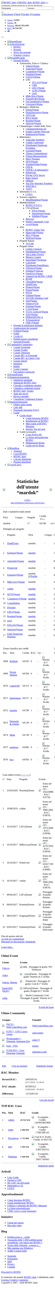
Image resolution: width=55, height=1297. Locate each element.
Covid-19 (18, 336)
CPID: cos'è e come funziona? (22, 1211)
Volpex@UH (32, 303)
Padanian (12, 1156)
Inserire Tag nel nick (35, 429)
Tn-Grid (30, 243)
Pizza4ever (13, 1138)
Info (4, 1066)
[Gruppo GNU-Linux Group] (3, 1033)
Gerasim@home (33, 150)
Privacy (11, 1264)
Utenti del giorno (15, 1222)
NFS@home (32, 161)
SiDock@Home (33, 123)
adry (10, 1146)
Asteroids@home (34, 68)
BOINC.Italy (19, 456)
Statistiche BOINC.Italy (25, 382)
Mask (12, 735)
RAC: (9, 28)
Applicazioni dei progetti (25, 328)
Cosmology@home (35, 71)
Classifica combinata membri (27, 385)
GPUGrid (30, 115)
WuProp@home (33, 238)
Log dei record (47, 1100)
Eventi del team (46, 1007)
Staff (9, 1261)
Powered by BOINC (11, 1272)
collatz (10, 588)
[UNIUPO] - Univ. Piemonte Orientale (15, 1051)
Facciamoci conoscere (24, 372)
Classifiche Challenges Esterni (28, 399)
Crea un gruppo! (20, 1066)
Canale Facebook (21, 347)
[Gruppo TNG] (3, 1046)
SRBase (29, 180)
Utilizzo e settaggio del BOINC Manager (27, 1205)
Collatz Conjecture (35, 142)
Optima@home (33, 295)
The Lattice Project (35, 254)
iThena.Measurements (36, 156)
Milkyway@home (16, 582)
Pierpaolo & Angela (14, 722)
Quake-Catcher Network (38, 131)
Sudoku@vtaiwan (34, 271)
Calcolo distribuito (22, 459)
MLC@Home (32, 235)
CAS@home (32, 309)
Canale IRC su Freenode (25, 355)
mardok (32, 553)
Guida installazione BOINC (20, 1203)
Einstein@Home (15, 575)
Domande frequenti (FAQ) (26, 410)
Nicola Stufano (13, 673)
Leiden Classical (34, 249)
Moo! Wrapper (33, 159)
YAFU (29, 189)
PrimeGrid (31, 172)
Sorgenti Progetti (21, 342)
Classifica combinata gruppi (26, 388)
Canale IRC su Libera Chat (26, 358)
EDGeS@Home (15, 625)
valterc (11, 1120)
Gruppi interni (20, 361)
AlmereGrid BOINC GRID (39, 276)
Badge (16, 366)
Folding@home (21, 331)
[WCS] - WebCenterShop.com (16, 1025)
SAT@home (32, 314)
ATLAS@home (39, 82)
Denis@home (32, 109)
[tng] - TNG (12, 1046)
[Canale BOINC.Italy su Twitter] (25, 14)
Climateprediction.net (36, 129)
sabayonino (37, 1033)
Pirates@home (33, 287)
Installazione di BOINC (37, 421)
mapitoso (14, 747)
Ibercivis (30, 219)
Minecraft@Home (34, 232)
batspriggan (15, 698)
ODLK (29, 167)
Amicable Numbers (35, 139)
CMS (34, 85)
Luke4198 (15, 686)
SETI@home (13, 594)
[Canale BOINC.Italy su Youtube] (17, 14)
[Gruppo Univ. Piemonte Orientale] (3, 1052)
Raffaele (14, 661)
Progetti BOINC (21, 60)
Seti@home (31, 301)
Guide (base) (26, 415)
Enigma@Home (15, 553)
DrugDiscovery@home (37, 112)
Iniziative (17, 363)
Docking (11, 607)
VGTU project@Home (37, 311)
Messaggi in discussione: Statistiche (18, 941)
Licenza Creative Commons (14, 1280)
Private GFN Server (35, 175)
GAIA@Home (33, 77)
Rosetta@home (33, 120)
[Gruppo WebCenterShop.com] (3, 1026)
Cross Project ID (34, 434)
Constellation (13, 603)
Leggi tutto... (7, 947)
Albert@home (32, 66)
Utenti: (10, 20)
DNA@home (38, 210)
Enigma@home (33, 306)
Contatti (11, 1267)
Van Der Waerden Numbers (39, 183)
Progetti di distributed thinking (28, 325)
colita (4, 998)
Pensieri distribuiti (22, 462)
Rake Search (32, 178)
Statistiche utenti (46, 1165)
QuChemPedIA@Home (37, 101)
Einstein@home (33, 74)
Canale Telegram (21, 352)
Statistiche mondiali (22, 380)
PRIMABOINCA (34, 317)
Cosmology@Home (17, 598)
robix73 (36, 1040)
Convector (31, 262)
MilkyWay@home (35, 96)
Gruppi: (10, 23)
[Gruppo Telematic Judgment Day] (3, 1040)
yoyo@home (32, 224)
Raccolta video (14, 1225)
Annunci (17, 451)
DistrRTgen (31, 284)
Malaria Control (33, 257)
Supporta (11, 1256)
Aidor (5, 975)
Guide (16, 413)
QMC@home (32, 322)
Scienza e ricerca (21, 55)
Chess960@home (34, 281)
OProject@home (34, 268)
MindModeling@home (37, 200)
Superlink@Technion (36, 260)
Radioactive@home (35, 134)
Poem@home (32, 290)
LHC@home (38, 88)
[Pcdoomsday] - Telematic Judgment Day (18, 1040)
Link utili (17, 407)
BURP (29, 279)
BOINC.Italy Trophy (23, 391)
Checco (5, 968)
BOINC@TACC (34, 205)
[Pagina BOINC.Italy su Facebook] (7, 14)
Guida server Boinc (35, 445)
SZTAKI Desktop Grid (37, 298)
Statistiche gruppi (44, 1066)
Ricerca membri (21, 396)
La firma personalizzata (18, 1208)
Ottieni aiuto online (22, 404)
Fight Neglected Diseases (15, 635)
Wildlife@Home (40, 216)
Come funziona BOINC (37, 418)
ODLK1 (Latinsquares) (37, 170)
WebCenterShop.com (42, 1025)
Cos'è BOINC (20, 453)
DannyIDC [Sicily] (7, 989)
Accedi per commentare (12, 939)
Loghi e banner (20, 369)
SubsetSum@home (41, 213)
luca (12, 759)
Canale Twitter (20, 350)
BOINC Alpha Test (35, 230)
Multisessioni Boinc (35, 443)
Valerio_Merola (9, 982)
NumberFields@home (36, 164)
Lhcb (34, 93)
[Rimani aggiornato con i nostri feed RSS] (35, 14)
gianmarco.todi (39, 1052)
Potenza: (11, 25)
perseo (35, 1046)
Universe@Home (34, 104)
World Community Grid (37, 221)
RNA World (31, 118)
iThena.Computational (36, 153)
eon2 (9, 620)
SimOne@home (15, 629)
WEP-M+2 (31, 186)
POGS (29, 292)
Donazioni (12, 1258)
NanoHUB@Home (35, 99)
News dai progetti (22, 52)
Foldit (16, 333)
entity (10, 1129)
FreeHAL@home (34, 273)
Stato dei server (20, 393)
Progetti (17, 49)
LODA (29, 194)
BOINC (17, 47)
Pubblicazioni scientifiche (25, 339)
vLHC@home (39, 90)
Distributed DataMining (37, 265)
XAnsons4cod (33, 320)
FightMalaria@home (36, 251)
